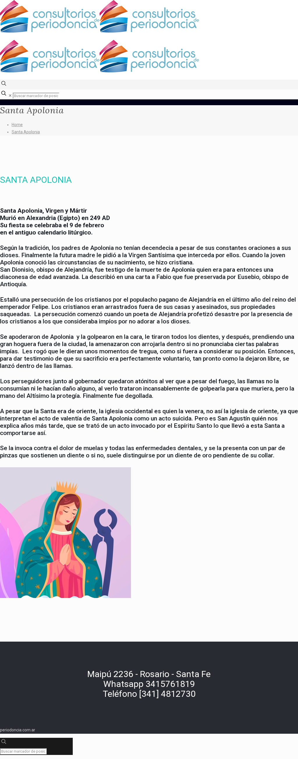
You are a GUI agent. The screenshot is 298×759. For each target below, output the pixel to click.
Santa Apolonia (26, 132)
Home (17, 124)
